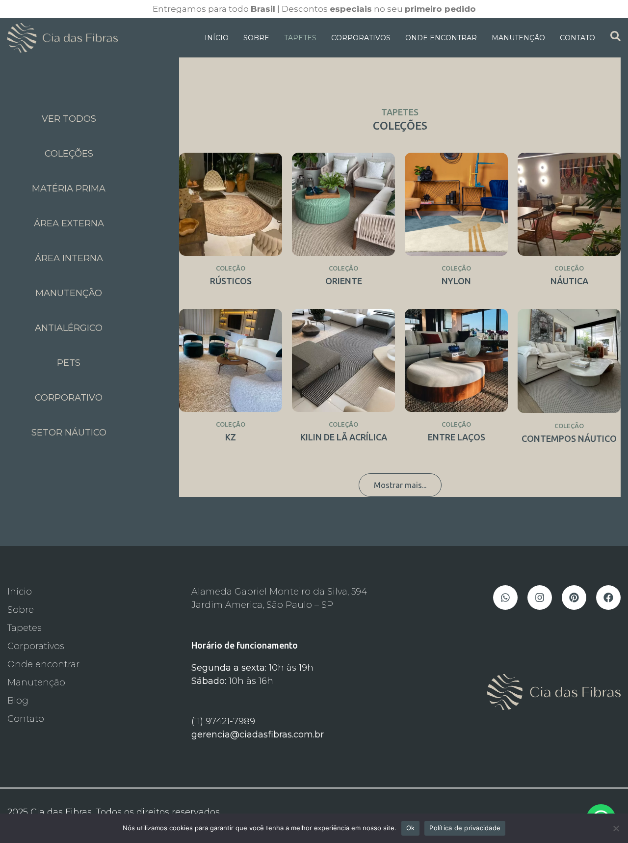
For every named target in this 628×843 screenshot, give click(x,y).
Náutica (569, 281)
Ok (410, 828)
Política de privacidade (464, 828)
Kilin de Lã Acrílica (343, 437)
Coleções (69, 153)
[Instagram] (539, 597)
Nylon (456, 281)
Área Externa (69, 223)
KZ (230, 437)
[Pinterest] (574, 597)
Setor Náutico (68, 432)
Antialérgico (69, 328)
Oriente (343, 281)
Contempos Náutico (569, 438)
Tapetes (300, 37)
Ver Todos (69, 118)
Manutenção (518, 37)
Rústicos (231, 281)
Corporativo (69, 397)
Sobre (256, 37)
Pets (68, 362)
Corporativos (361, 37)
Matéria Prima (68, 188)
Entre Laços (456, 437)
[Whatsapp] (505, 597)
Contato (577, 37)
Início (217, 37)
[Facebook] (608, 597)
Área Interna (69, 258)
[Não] (616, 828)
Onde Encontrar (441, 37)
